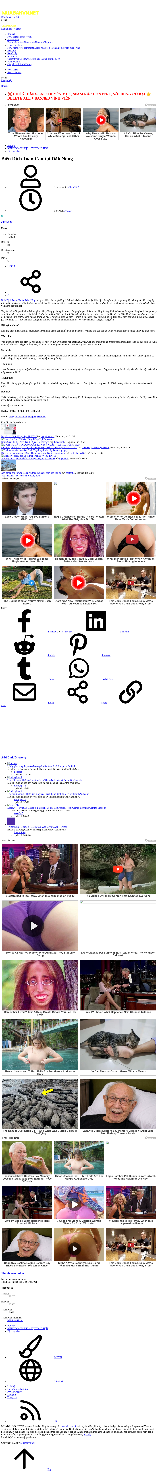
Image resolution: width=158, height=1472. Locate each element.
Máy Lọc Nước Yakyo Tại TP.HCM (19, 436)
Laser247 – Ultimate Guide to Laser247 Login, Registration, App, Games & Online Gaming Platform (56, 807)
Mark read (75, 47)
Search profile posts (50, 59)
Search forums (25, 36)
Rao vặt (11, 34)
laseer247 (18, 813)
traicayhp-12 (20, 785)
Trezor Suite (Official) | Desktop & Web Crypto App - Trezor (37, 827)
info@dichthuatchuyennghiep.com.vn (27, 416)
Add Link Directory (13, 757)
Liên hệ (11, 1386)
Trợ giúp (11, 1394)
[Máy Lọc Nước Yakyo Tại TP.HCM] (8, 433)
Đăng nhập (6, 80)
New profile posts (43, 42)
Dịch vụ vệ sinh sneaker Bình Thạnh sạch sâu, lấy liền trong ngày (33, 453)
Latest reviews (41, 47)
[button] (4, 19)
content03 (70, 473)
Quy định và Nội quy (17, 1389)
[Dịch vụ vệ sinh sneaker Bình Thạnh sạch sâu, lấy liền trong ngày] (34, 450)
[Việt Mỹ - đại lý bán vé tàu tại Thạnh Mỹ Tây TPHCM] (29, 455)
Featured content (15, 42)
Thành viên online (12, 1273)
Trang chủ (12, 1397)
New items (12, 47)
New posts (12, 36)
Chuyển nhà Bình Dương (19, 64)
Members (12, 56)
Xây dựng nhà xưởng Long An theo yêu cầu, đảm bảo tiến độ (31, 473)
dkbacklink (59, 442)
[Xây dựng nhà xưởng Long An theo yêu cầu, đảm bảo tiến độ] (8, 470)
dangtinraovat (47, 436)
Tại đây (87, 1434)
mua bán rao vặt (68, 1426)
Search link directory (59, 47)
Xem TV (11, 50)
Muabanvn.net (27, 1443)
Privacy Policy (14, 1391)
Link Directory (14, 45)
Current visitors (14, 59)
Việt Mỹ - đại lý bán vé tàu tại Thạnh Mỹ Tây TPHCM (28, 458)
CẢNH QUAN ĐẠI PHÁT (95, 447)
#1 (8, 295)
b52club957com (15, 1320)
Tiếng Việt (59, 1381)
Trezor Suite (19, 832)
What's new (13, 39)
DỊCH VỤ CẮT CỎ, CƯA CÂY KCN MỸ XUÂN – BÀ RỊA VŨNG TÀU (39, 447)
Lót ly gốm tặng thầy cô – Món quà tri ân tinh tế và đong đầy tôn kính (41, 766)
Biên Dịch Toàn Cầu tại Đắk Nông (18, 300)
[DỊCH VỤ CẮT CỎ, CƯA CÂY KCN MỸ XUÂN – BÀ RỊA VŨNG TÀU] (40, 444)
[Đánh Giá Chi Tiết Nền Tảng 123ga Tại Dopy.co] (26, 439)
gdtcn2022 (73, 187)
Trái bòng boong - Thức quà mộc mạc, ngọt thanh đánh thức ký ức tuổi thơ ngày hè (48, 794)
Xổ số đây (12, 53)
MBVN (58, 1357)
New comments (26, 47)
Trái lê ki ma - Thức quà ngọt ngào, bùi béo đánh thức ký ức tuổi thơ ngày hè (45, 780)
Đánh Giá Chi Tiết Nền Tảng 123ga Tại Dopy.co (25, 442)
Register (5, 86)
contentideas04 (77, 453)
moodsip (18, 771)
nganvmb (63, 458)
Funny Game (13, 61)
